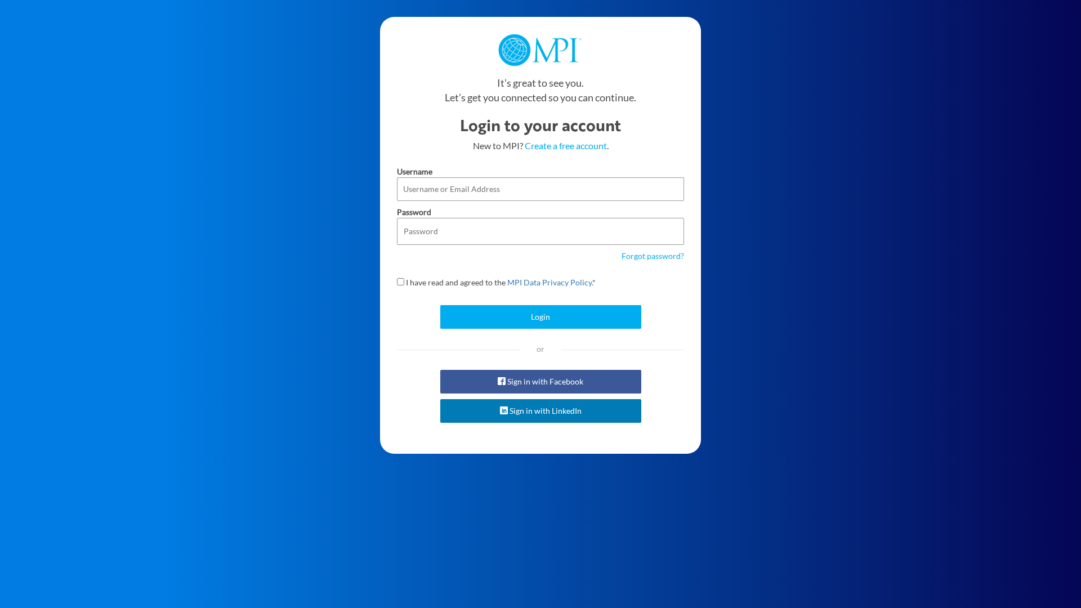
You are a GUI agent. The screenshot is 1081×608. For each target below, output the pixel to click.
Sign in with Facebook (544, 381)
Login (540, 316)
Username (414, 171)
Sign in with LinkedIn (545, 410)
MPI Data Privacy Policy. (549, 282)
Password (414, 212)
